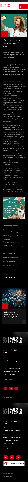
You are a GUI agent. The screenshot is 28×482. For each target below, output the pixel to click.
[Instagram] (11, 388)
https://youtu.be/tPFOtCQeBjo (12, 242)
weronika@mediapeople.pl (9, 261)
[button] (2, 284)
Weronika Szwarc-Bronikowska (10, 257)
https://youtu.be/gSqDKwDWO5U (16, 232)
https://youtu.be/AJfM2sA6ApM (16, 246)
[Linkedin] (16, 388)
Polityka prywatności (8, 473)
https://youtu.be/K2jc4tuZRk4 (16, 236)
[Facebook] (5, 388)
